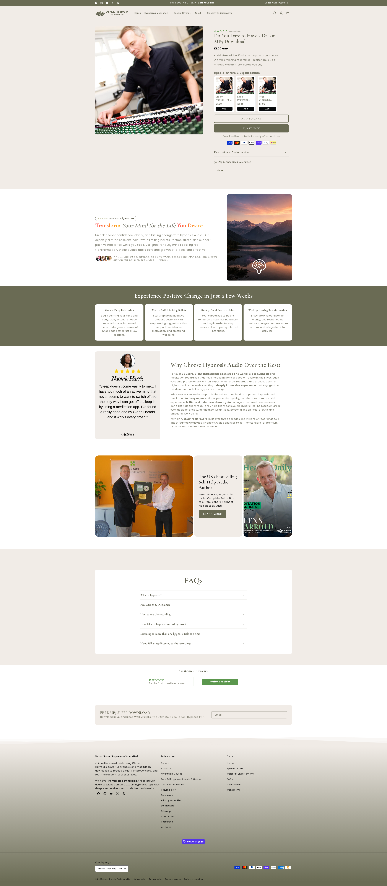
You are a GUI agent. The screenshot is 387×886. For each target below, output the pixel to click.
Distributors (167, 805)
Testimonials (234, 784)
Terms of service (173, 879)
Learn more (212, 514)
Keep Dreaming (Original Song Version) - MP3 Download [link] (245, 98)
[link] (224, 85)
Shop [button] (230, 756)
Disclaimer (167, 795)
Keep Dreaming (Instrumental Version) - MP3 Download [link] (267, 98)
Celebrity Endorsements (240, 773)
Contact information (193, 879)
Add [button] (224, 108)
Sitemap (166, 811)
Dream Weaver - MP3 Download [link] (223, 98)
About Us (166, 768)
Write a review (220, 681)
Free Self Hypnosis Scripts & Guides (181, 779)
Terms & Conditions (172, 784)
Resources (167, 821)
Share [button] (220, 170)
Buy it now (251, 128)
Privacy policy (155, 879)
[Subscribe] (283, 714)
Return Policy (168, 789)
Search (165, 763)
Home (230, 763)
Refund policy (140, 879)
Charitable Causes (171, 773)
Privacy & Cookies (171, 800)
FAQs (230, 779)
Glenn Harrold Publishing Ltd (116, 879)
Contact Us (167, 816)
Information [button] (168, 756)
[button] (157, 13)
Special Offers (235, 768)
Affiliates (166, 827)
